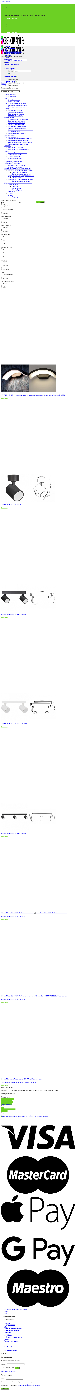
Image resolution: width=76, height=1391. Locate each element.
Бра (5, 98)
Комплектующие (10, 94)
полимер (6, 269)
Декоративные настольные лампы (20, 142)
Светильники (9, 117)
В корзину (4, 398)
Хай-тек (10, 195)
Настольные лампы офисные (18, 140)
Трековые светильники (16, 107)
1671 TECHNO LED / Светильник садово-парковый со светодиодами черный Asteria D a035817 (33, 395)
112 (4, 236)
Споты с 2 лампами (15, 155)
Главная (3, 83)
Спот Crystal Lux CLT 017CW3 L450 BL (13, 833)
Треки (6, 62)
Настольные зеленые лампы (18, 144)
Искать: (10, 71)
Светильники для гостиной (21, 174)
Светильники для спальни (21, 181)
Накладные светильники (16, 133)
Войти (17, 1368)
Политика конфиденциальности (15, 1309)
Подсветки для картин (16, 124)
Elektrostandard (8, 209)
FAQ (5, 1313)
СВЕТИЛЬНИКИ (9, 48)
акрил (5, 262)
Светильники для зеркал (16, 121)
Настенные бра (9, 135)
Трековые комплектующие (17, 105)
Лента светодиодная (15, 61)
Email (3, 1378)
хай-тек (5, 278)
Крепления (12, 96)
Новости (7, 1311)
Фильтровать (40, 202)
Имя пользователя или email (11, 1361)
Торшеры (7, 55)
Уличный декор (17, 190)
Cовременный (13, 185)
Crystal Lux (6, 206)
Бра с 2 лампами (14, 100)
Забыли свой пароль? (8, 1371)
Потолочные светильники (17, 128)
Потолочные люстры (15, 112)
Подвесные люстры (15, 110)
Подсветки (8, 59)
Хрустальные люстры (15, 116)
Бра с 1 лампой (13, 102)
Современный (8, 274)
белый (5, 218)
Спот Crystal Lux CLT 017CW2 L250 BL (13, 614)
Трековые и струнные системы (15, 103)
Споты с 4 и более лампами (17, 153)
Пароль (4, 1364)
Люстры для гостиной (19, 172)
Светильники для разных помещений (17, 169)
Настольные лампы (11, 53)
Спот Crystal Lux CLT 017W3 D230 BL (13, 916)
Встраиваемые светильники (18, 119)
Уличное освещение (11, 64)
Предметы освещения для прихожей (21, 176)
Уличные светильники (12, 163)
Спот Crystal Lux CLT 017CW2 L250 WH (14, 724)
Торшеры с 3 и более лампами (18, 149)
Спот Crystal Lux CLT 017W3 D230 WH (13, 999)
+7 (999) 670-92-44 (11, 18)
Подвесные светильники (17, 126)
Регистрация (4, 1388)
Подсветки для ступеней (13, 162)
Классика (11, 192)
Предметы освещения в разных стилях (18, 183)
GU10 (4, 283)
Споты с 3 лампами (15, 158)
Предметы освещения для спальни (20, 179)
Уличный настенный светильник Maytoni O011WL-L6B (19, 1082)
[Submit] (9, 73)
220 (4, 240)
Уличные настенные (15, 167)
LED (4, 287)
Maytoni (5, 213)
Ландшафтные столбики (16, 165)
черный (5, 222)
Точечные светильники (13, 52)
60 (4, 244)
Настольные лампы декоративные (20, 139)
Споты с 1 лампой (14, 156)
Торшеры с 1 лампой (15, 147)
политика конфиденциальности (29, 1385)
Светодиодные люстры (16, 114)
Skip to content (5, 2)
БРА (5, 50)
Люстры (7, 46)
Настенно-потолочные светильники (20, 130)
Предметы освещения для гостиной (20, 170)
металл (5, 265)
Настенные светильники (16, 123)
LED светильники (14, 132)
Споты (6, 57)
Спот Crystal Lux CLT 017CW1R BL (12, 505)
